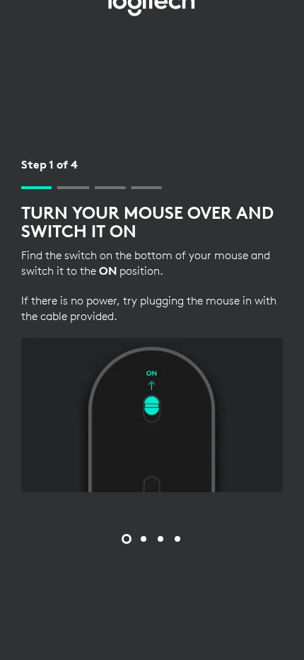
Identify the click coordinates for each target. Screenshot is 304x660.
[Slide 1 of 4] (126, 539)
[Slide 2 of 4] (143, 539)
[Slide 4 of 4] (177, 539)
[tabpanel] (152, 324)
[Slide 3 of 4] (160, 539)
